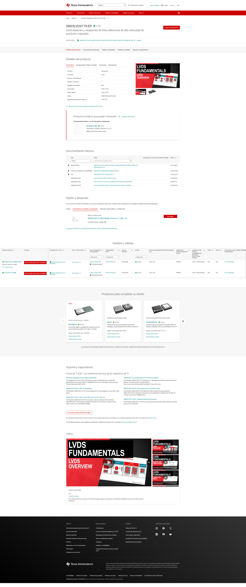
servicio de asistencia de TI (129, 422)
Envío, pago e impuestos (133, 535)
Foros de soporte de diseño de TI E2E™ (107, 531)
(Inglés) (139, 40)
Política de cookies (81, 575)
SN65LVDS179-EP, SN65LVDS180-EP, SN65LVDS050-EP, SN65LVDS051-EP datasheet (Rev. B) (107, 40)
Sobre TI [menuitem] (141, 13)
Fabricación (69, 549)
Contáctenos (100, 528)
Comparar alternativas (128, 116)
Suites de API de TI (131, 528)
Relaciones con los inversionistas (76, 545)
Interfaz (74, 18)
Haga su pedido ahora (171, 27)
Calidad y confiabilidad (102, 545)
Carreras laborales (71, 531)
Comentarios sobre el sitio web (153, 575)
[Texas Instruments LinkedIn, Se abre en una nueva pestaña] (156, 535)
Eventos (68, 542)
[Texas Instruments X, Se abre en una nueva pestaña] (170, 529)
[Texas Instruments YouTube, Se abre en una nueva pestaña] (170, 535)
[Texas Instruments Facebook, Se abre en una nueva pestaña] (163, 529)
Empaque (99, 542)
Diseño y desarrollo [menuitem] (94, 13)
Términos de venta (110, 575)
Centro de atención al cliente (104, 538)
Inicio (67, 18)
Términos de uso (123, 575)
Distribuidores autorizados (133, 542)
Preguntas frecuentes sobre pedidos (136, 538)
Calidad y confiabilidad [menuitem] (111, 13)
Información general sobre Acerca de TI (77, 528)
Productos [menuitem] (69, 13)
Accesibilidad (70, 575)
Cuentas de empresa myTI (133, 531)
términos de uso (151, 418)
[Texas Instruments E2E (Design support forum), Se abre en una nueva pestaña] (163, 535)
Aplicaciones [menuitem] (80, 13)
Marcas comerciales (136, 575)
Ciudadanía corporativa (73, 552)
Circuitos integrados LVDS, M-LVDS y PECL (93, 18)
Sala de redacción (71, 535)
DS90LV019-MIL (91, 126)
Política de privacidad (96, 575)
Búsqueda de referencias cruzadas (106, 535)
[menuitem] (178, 13)
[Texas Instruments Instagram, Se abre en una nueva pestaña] (156, 529)
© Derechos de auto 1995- (75, 579)
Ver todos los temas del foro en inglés (79, 412)
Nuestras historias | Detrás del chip (76, 538)
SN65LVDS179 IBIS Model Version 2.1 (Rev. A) (107, 218)
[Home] (79, 5)
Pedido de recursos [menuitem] (128, 13)
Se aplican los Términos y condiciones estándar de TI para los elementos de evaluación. (92, 228)
